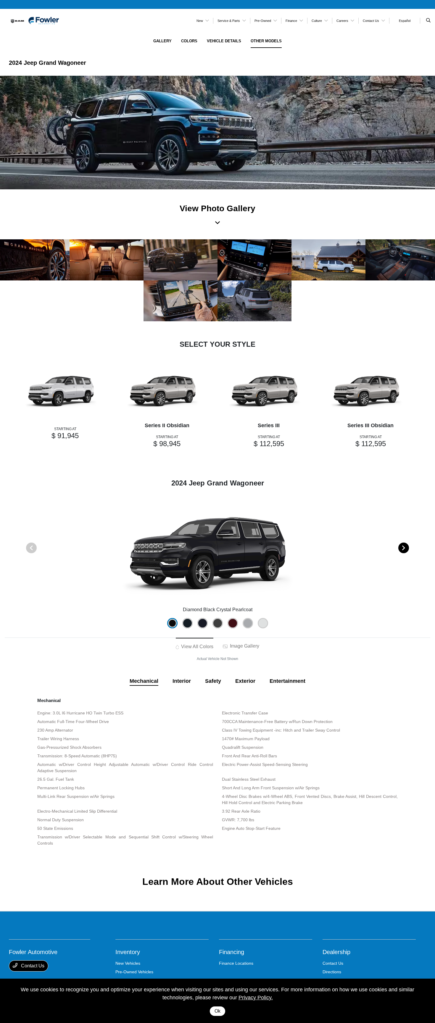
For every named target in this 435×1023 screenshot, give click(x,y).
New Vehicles (127, 963)
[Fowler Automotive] (35, 20)
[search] (428, 20)
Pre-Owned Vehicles (134, 971)
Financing (231, 952)
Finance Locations (236, 963)
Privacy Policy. (256, 998)
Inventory (127, 952)
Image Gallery (244, 645)
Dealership (336, 952)
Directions (332, 971)
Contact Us (32, 965)
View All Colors (196, 646)
